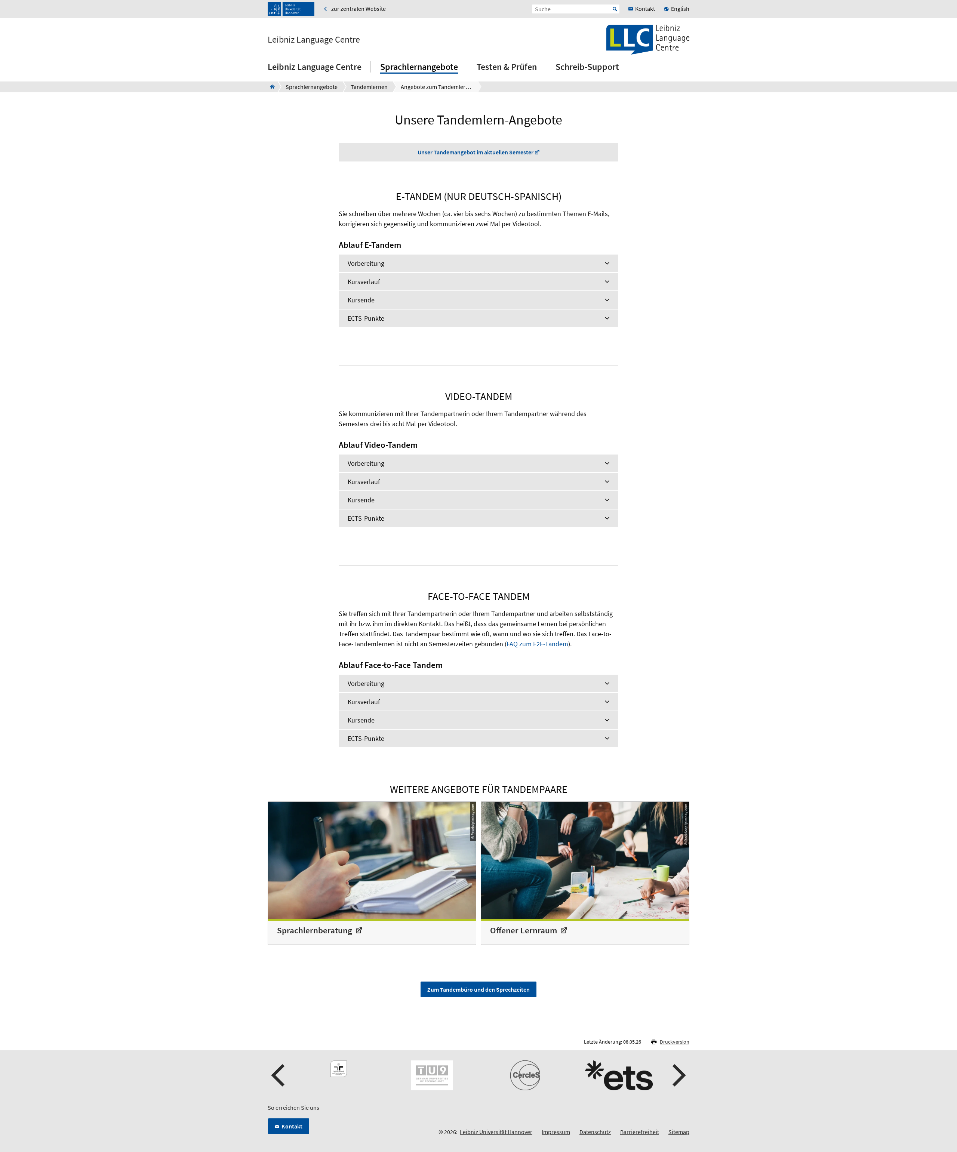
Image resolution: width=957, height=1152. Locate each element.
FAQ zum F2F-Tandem (537, 644)
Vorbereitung (366, 263)
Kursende (361, 300)
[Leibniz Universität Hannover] (291, 9)
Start (614, 8)
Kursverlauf (364, 281)
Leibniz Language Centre (314, 39)
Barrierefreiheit (639, 1132)
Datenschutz (595, 1132)
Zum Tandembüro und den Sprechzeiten (478, 989)
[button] (279, 1075)
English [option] (680, 8)
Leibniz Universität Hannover (496, 1132)
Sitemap (678, 1132)
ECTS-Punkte (366, 318)
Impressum (556, 1132)
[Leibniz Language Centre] (270, 86)
